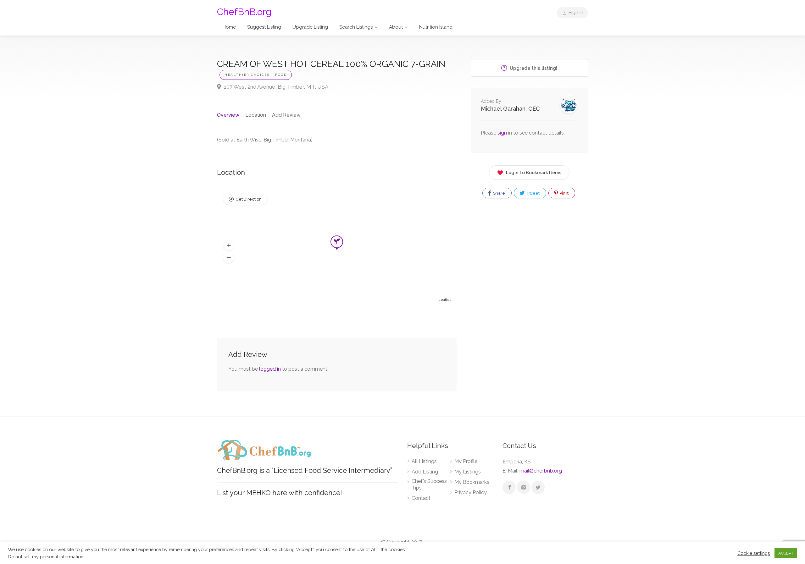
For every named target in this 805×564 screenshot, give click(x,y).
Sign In (575, 12)
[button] (228, 245)
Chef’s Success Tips (429, 484)
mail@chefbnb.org (540, 471)
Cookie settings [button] (753, 553)
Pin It (564, 193)
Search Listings (356, 27)
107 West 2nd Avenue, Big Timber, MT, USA (275, 87)
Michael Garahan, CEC (510, 108)
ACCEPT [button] (785, 553)
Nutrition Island (435, 27)
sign (502, 133)
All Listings (424, 461)
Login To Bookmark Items (533, 172)
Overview (228, 115)
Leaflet (444, 300)
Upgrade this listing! (532, 68)
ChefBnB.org (244, 11)
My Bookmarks (471, 482)
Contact (421, 498)
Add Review (286, 115)
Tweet (532, 193)
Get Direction (249, 199)
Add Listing (425, 472)
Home (229, 27)
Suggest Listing (264, 27)
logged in (270, 369)
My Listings (467, 472)
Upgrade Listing (310, 27)
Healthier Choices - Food (256, 74)
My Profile (465, 461)
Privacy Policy (470, 492)
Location (255, 115)
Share (498, 193)
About (396, 27)
